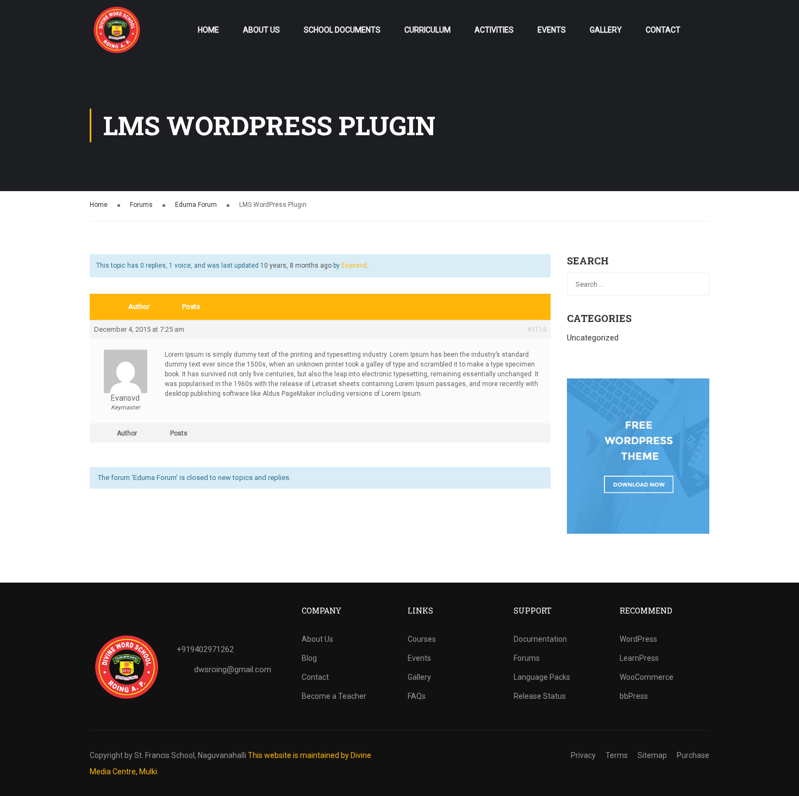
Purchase (693, 755)
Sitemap (652, 755)
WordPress (638, 639)
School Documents (342, 30)
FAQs (417, 696)
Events (552, 30)
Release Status (540, 696)
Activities (494, 30)
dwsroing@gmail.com (232, 669)
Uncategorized (593, 338)
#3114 (536, 329)
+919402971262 (205, 649)
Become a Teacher (334, 696)
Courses (422, 639)
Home (208, 30)
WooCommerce (646, 677)
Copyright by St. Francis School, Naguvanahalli (168, 755)
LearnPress (639, 658)
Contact (663, 30)
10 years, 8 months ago (296, 265)
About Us (261, 30)
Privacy (583, 755)
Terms (617, 755)
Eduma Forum (196, 205)
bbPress (634, 696)
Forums (141, 205)
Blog (309, 658)
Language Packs (542, 677)
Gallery (606, 30)
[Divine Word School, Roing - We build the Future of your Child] (117, 29)
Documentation (540, 639)
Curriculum (427, 30)
